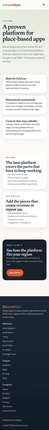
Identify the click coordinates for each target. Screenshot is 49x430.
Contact (6, 393)
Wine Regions (9, 328)
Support (6, 397)
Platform (7, 365)
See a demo (15, 272)
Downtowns (8, 332)
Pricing (6, 373)
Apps (5, 369)
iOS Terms (7, 406)
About (5, 389)
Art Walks (7, 349)
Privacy (6, 402)
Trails (5, 336)
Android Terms (9, 410)
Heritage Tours (9, 354)
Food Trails (7, 345)
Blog (5, 378)
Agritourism (8, 341)
